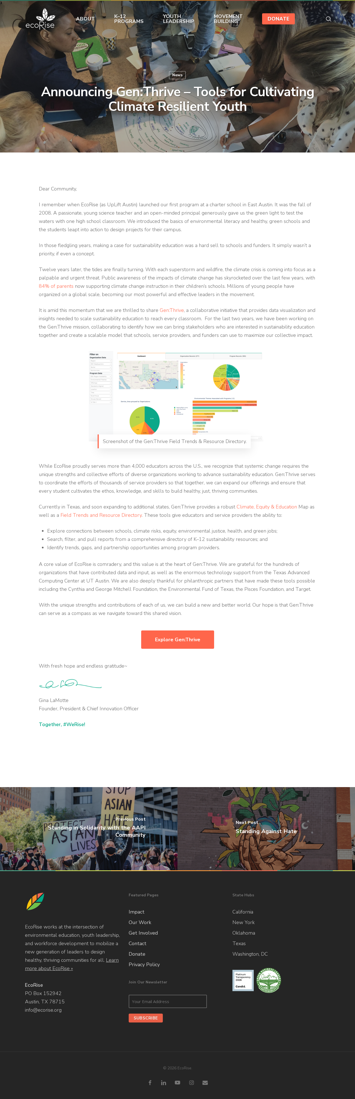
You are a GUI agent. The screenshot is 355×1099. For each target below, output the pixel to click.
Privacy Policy (144, 964)
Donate (137, 954)
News (177, 75)
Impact (136, 912)
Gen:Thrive (172, 310)
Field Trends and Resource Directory (101, 515)
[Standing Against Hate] (266, 828)
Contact (137, 943)
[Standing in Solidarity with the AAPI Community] (89, 828)
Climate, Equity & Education (267, 506)
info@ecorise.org (43, 1010)
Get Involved (143, 933)
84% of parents (56, 286)
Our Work (140, 922)
